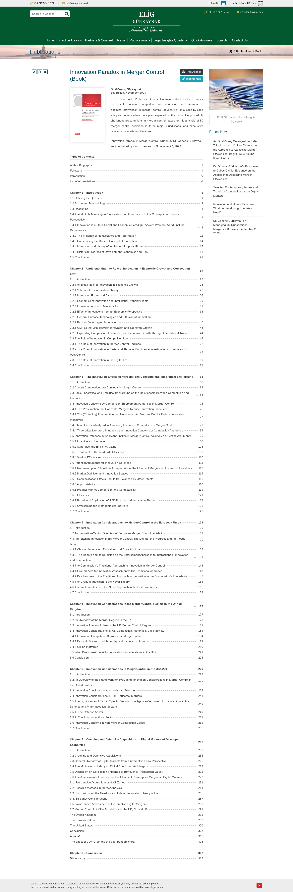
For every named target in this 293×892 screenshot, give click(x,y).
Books (259, 51)
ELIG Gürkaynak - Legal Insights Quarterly (236, 119)
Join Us (222, 40)
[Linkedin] (222, 3)
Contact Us (240, 40)
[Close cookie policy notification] (259, 885)
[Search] (67, 14)
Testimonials (193, 78)
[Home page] (230, 51)
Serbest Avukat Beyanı (244, 3)
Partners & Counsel (99, 40)
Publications (138, 40)
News (121, 40)
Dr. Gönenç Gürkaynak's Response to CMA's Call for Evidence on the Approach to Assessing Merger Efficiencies (235, 172)
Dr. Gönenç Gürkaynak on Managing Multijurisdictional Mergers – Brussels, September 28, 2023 (235, 227)
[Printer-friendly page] (39, 72)
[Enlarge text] (34, 72)
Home (49, 40)
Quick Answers (201, 40)
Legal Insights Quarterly (170, 40)
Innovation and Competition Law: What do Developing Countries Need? (234, 208)
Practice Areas (68, 40)
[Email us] (45, 72)
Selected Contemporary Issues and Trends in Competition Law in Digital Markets (236, 191)
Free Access (193, 71)
